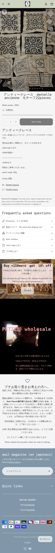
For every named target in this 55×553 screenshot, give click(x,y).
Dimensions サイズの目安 (17, 221)
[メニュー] (3, 4)
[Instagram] (25, 548)
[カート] (52, 4)
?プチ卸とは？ (12, 251)
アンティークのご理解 (15, 233)
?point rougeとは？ (13, 245)
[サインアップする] (49, 471)
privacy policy (14, 462)
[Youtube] (30, 548)
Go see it (27, 290)
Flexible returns (12, 189)
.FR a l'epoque (23, 537)
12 (40, 88)
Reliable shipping (12, 185)
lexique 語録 (7, 179)
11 (37, 88)
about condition (12, 239)
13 (42, 88)
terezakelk (31, 510)
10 (35, 88)
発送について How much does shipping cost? (24, 227)
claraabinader (30, 505)
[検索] (9, 4)
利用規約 (27, 543)
